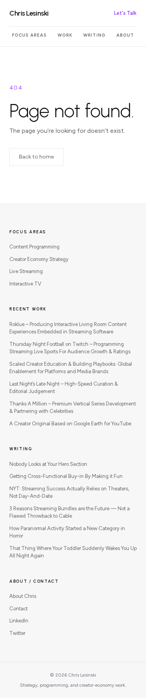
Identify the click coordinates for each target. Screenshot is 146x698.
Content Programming (34, 247)
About (125, 35)
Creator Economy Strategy (39, 259)
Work (65, 35)
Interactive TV (25, 284)
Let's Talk (125, 13)
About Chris (22, 596)
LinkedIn (18, 621)
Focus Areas (29, 35)
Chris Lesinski (29, 13)
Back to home (36, 156)
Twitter (17, 633)
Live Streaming (26, 271)
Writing (94, 35)
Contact (18, 609)
